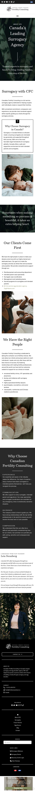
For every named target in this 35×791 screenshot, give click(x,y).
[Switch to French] (31, 2)
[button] (17, 16)
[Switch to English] (15, 770)
